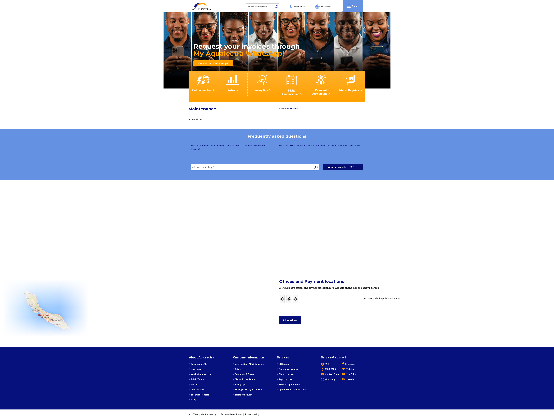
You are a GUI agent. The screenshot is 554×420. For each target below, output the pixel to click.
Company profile (199, 364)
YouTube (351, 374)
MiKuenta (284, 364)
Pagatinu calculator (288, 369)
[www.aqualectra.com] (201, 6)
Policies (195, 384)
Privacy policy (252, 414)
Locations (196, 369)
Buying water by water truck (249, 389)
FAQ (327, 364)
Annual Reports (198, 389)
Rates (237, 369)
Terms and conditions (231, 414)
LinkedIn (349, 379)
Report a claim (286, 379)
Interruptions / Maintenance (249, 364)
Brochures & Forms (244, 374)
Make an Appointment (290, 384)
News (193, 399)
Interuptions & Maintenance (350, 145)
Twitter (350, 369)
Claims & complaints (245, 379)
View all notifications (288, 108)
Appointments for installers (293, 389)
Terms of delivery (243, 394)
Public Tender (198, 379)
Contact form (332, 374)
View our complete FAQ (341, 166)
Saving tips (240, 384)
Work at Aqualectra (201, 374)
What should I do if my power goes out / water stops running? (307, 145)
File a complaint (287, 374)
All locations (290, 320)
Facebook (350, 364)
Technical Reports (200, 394)
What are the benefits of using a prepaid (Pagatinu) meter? (217, 145)
